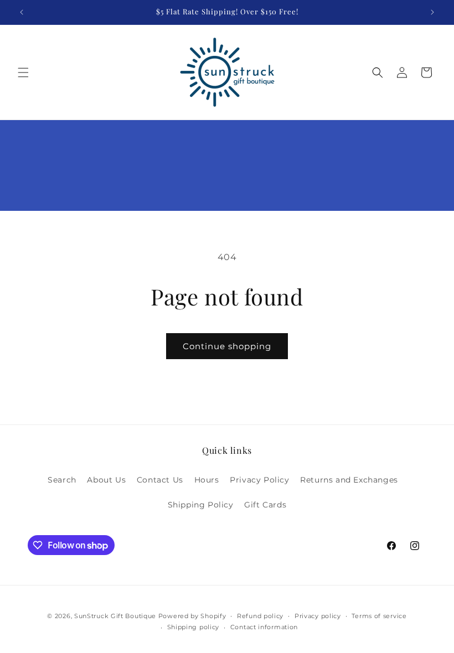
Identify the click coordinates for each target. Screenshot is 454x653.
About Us (106, 480)
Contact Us (160, 480)
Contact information (264, 627)
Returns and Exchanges (349, 480)
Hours (206, 480)
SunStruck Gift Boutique (115, 616)
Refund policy (260, 616)
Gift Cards (265, 505)
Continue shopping (227, 346)
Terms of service (379, 616)
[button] (23, 72)
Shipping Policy (201, 505)
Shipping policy (193, 627)
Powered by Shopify (192, 616)
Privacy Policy (259, 480)
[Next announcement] (432, 12)
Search (62, 480)
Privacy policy (318, 616)
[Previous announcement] (21, 12)
